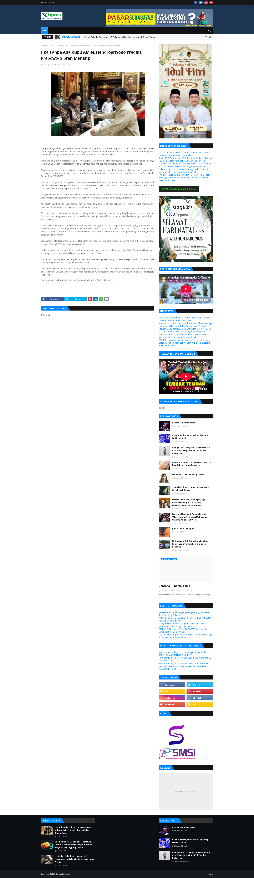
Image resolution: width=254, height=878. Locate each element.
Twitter (52, 2)
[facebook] (196, 2)
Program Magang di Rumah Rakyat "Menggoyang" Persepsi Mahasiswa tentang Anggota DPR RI (189, 517)
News (52, 45)
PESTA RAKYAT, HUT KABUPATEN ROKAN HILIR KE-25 (185, 663)
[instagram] (206, 2)
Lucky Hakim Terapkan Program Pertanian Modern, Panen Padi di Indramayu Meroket (183, 625)
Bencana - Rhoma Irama (183, 422)
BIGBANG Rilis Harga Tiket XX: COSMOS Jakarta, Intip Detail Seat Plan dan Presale (184, 630)
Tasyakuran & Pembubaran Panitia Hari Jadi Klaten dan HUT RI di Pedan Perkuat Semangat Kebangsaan (185, 165)
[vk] (200, 697)
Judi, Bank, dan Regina (183, 528)
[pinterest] (211, 2)
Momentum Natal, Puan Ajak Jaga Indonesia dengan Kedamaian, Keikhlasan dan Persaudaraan (188, 502)
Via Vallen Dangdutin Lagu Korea (188, 474)
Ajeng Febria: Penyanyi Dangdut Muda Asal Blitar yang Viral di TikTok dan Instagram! (191, 450)
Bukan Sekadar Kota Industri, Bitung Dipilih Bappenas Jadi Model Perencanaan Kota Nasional (184, 170)
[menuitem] (44, 30)
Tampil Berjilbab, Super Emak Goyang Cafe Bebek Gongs (190, 488)
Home (43, 2)
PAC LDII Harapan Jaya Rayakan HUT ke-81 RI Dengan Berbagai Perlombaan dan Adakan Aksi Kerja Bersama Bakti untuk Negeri (184, 177)
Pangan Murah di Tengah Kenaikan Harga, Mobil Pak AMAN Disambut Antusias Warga (110, 37)
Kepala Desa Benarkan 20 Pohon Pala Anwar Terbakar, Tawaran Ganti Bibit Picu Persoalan (185, 154)
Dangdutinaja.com (63, 874)
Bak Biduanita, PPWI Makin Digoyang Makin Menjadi (190, 436)
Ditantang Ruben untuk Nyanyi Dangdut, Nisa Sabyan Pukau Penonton (192, 463)
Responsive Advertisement (185, 791)
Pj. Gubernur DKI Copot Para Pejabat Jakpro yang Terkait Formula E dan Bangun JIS (190, 544)
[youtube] (172, 704)
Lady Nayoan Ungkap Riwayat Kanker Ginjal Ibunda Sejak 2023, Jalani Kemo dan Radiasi (186, 636)
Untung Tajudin (49, 64)
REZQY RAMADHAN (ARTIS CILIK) (175, 655)
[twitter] (201, 2)
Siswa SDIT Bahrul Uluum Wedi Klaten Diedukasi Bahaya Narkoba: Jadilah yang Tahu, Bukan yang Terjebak (185, 159)
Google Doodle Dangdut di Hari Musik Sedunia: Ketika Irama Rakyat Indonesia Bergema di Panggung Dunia (74, 844)
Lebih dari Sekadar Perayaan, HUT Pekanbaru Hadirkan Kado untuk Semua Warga (74, 859)
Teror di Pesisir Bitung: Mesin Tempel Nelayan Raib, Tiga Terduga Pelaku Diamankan (73, 830)
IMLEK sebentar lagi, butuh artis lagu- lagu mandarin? (184, 652)
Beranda (44, 45)
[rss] (172, 691)
